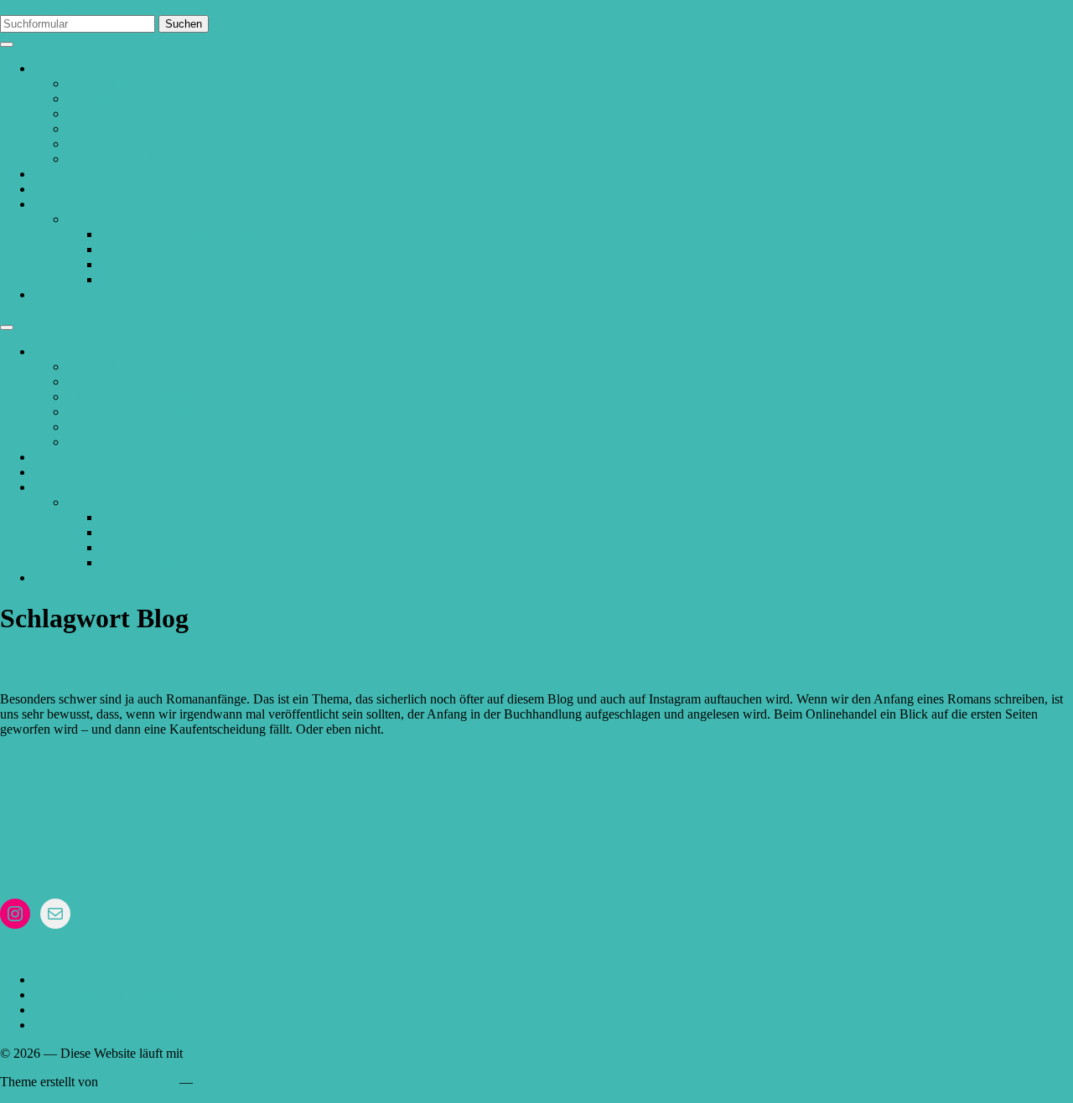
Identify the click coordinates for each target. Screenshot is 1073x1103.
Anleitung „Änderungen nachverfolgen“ (173, 159)
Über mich (62, 174)
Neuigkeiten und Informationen (184, 234)
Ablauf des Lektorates (125, 83)
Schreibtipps (133, 249)
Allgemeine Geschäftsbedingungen (159, 113)
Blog (47, 204)
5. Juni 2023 (32, 757)
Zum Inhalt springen (53, 7)
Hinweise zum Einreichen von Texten (167, 128)
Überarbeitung (139, 279)
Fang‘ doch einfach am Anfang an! (148, 663)
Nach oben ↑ (230, 1082)
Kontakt (55, 294)
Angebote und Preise (89, 189)
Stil (109, 264)
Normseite (94, 144)
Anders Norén (138, 1082)
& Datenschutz (100, 829)
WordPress (214, 1053)
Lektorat (56, 68)
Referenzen (97, 98)
